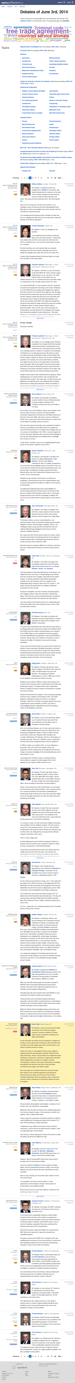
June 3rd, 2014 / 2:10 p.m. (11, 1028)
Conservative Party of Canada (32, 113)
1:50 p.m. (15, 330)
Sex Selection (53, 73)
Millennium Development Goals (32, 70)
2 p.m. (15, 455)
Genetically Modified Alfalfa (58, 64)
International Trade (28, 127)
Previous (16, 178)
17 (51, 178)
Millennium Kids (54, 110)
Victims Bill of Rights (27, 163)
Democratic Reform (28, 67)
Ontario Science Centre (30, 94)
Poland (51, 97)
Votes (26, 1375)
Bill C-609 (43, 50)
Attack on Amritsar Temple (58, 100)
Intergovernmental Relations (31, 143)
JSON (56, 1377)
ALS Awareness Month (30, 100)
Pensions (52, 70)
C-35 (43, 273)
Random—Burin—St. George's (42, 568)
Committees (5, 1375)
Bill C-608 (55, 47)
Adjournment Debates (27, 167)
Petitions (23, 54)
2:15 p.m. (15, 1147)
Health (51, 124)
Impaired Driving (27, 73)
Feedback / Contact (53, 1373)
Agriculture (26, 58)
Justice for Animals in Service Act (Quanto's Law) (37, 81)
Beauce (37, 1165)
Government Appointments (31, 130)
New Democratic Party (57, 113)
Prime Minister (47, 1093)
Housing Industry (28, 97)
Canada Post (26, 61)
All (55, 178)
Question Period (25, 117)
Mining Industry (54, 58)
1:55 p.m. (15, 400)
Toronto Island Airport (29, 77)
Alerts (3, 1379)
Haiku (49, 1375)
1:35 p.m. (15, 191)
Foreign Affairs (54, 137)
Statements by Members (28, 87)
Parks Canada (54, 140)
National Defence (28, 134)
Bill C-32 (50, 163)
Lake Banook (53, 91)
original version (25, 21)
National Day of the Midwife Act (31, 47)
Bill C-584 (38, 160)
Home (3, 6)
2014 (16, 6)
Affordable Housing (28, 107)
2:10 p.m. (15, 919)
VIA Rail (52, 67)
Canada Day (53, 103)
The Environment (55, 121)
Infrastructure (54, 127)
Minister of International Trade (44, 971)
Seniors (24, 140)
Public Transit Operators (57, 61)
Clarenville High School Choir (59, 94)
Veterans (52, 171)
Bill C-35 (69, 81)
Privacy (24, 121)
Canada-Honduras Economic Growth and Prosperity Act (39, 151)
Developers (51, 1377)
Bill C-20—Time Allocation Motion (31, 148)
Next (60, 178)
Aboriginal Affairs (55, 130)
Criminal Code (25, 50)
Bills (26, 1373)
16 (48, 178)
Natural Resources (28, 124)
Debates (9, 6)
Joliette (44, 190)
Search (4, 1377)
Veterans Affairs (54, 134)
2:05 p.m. (15, 667)
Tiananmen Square (28, 110)
